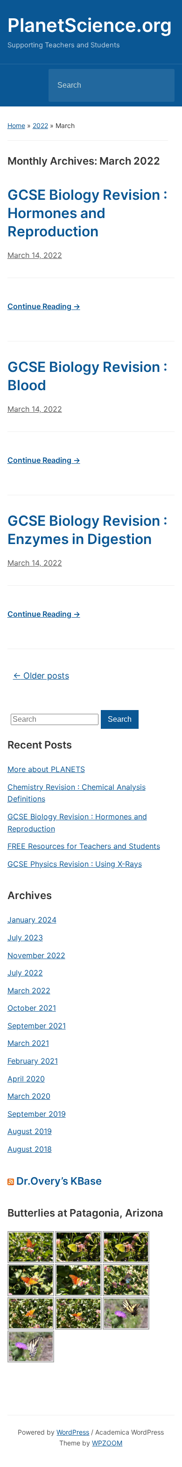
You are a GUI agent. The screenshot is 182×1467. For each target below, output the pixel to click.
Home (16, 125)
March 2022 (28, 990)
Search (159, 85)
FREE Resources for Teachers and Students (83, 846)
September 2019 (36, 1114)
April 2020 (26, 1078)
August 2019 (29, 1131)
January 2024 (31, 919)
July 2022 (25, 972)
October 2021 (31, 1008)
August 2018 (29, 1149)
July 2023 (25, 937)
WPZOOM (107, 1443)
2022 (40, 125)
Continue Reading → (43, 306)
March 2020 (28, 1096)
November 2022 (36, 955)
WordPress (72, 1432)
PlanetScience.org (89, 25)
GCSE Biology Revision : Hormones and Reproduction (77, 822)
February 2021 (32, 1061)
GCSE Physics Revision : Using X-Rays (74, 864)
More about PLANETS (46, 769)
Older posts (41, 676)
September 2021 (36, 1025)
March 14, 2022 (34, 255)
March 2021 (28, 1043)
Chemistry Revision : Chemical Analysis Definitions (76, 793)
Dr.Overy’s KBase (59, 1181)
